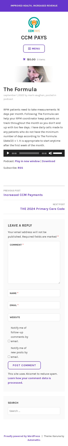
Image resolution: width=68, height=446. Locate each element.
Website (15, 317)
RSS (20, 167)
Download (48, 161)
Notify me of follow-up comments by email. (19, 334)
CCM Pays (34, 37)
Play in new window (27, 161)
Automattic (34, 440)
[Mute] (50, 153)
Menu (36, 48)
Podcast (8, 99)
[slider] (58, 153)
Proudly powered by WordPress (22, 436)
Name (14, 293)
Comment (17, 244)
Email (14, 305)
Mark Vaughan (36, 95)
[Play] (8, 153)
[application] (34, 153)
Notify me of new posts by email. (19, 352)
